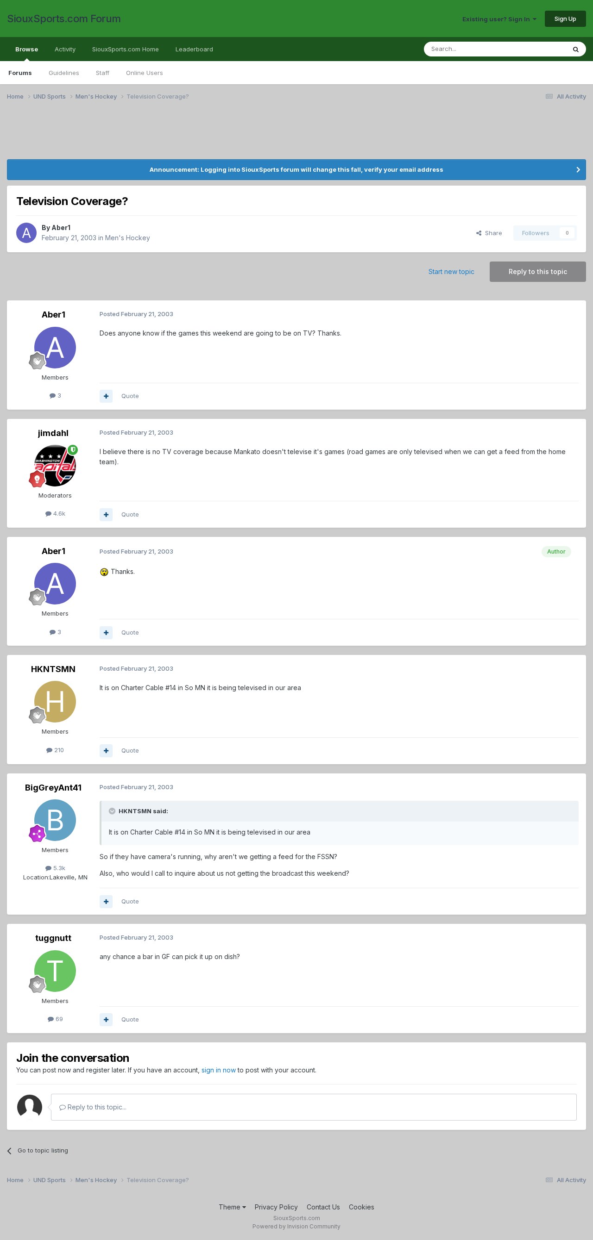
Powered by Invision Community (296, 1226)
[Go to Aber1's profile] (26, 233)
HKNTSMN (53, 669)
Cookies (361, 1207)
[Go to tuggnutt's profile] (55, 971)
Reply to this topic (538, 271)
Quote (130, 395)
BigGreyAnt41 (53, 787)
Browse (26, 49)
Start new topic (451, 271)
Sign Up (565, 18)
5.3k (58, 868)
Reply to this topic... (96, 1107)
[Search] (576, 49)
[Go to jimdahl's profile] (55, 465)
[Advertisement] (285, 135)
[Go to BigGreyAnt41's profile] (55, 820)
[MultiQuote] (106, 396)
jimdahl (53, 433)
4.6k (58, 513)
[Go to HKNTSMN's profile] (55, 702)
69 (58, 1018)
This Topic (538, 48)
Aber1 (60, 227)
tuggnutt (53, 938)
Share (491, 233)
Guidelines (64, 72)
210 (58, 750)
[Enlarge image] (104, 571)
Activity (65, 49)
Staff (102, 72)
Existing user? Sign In (497, 19)
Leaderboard (194, 49)
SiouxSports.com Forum (64, 18)
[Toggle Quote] (113, 811)
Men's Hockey (127, 238)
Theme (230, 1207)
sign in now (219, 1070)
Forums (20, 72)
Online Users (144, 72)
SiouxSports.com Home (125, 49)
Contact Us (323, 1207)
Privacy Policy (276, 1207)
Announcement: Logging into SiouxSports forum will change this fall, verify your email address (296, 169)
